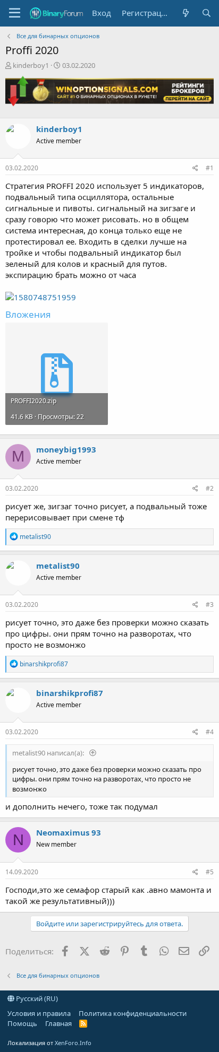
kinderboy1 (31, 65)
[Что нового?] (185, 13)
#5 (210, 871)
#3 (210, 604)
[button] (14, 13)
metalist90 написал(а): (49, 753)
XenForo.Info (73, 1043)
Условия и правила (39, 1013)
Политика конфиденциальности (133, 1013)
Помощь (22, 1023)
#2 (210, 488)
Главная (58, 1023)
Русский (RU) (36, 998)
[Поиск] (206, 13)
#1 (210, 167)
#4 (210, 731)
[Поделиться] (195, 168)
